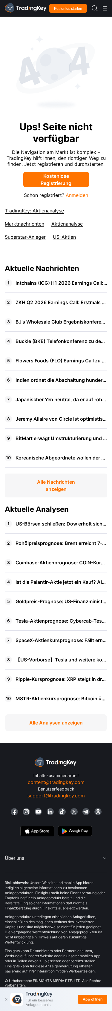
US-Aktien (64, 237)
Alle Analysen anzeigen (56, 723)
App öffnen (92, 999)
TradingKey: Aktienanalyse (34, 211)
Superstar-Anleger (25, 237)
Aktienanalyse (67, 224)
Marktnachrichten (24, 224)
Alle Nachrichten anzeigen (56, 485)
